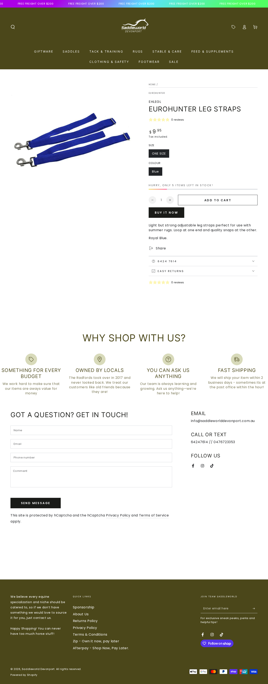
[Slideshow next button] (247, 563)
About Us (81, 614)
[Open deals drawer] (233, 27)
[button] (12, 27)
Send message (35, 503)
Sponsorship (84, 607)
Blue (157, 172)
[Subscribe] (255, 608)
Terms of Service (154, 515)
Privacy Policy (118, 515)
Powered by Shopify (23, 675)
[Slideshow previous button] (20, 563)
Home (152, 84)
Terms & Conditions (90, 634)
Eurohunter (157, 93)
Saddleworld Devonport (38, 669)
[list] (134, 375)
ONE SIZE (160, 154)
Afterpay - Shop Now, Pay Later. (101, 648)
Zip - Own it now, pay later (96, 641)
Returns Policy (85, 620)
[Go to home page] (134, 27)
